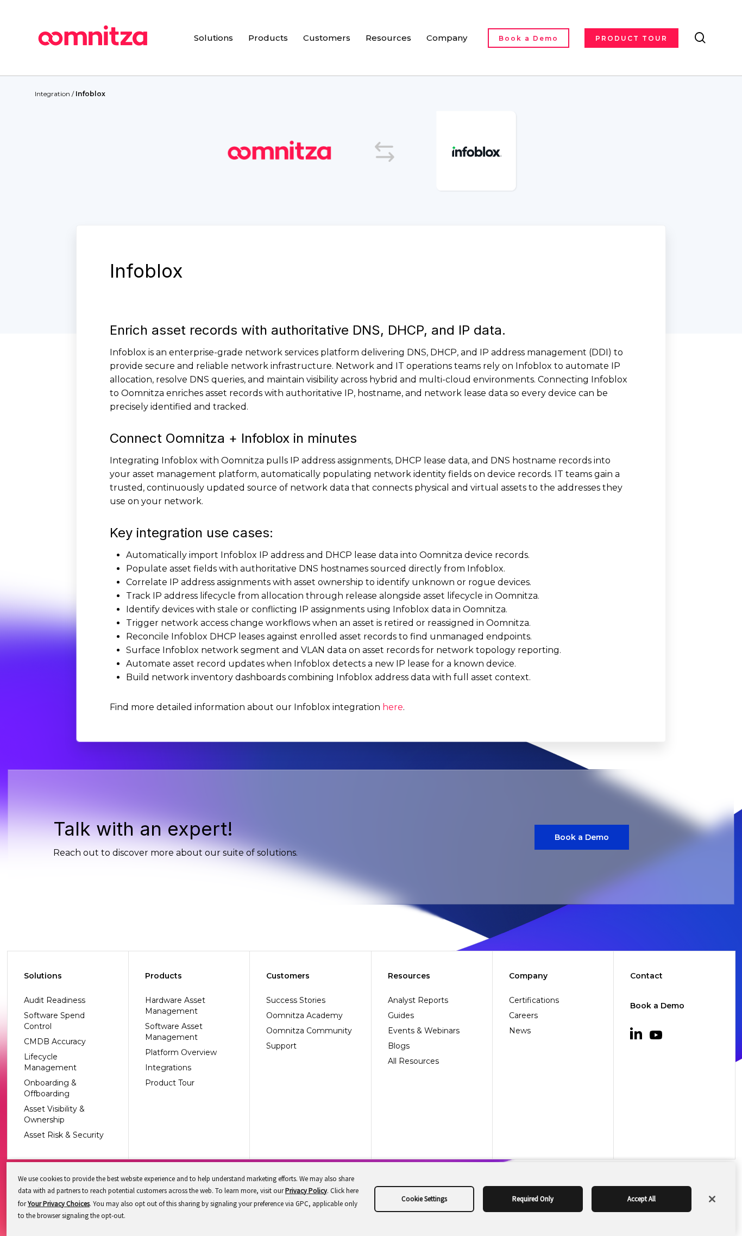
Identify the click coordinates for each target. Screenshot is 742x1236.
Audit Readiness (54, 1000)
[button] (582, 837)
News (520, 1031)
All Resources (413, 1061)
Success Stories (295, 1000)
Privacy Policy (306, 1190)
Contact (646, 976)
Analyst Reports (418, 1000)
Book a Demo (657, 1006)
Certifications (534, 1000)
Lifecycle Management (50, 1062)
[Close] (712, 1199)
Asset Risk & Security (64, 1135)
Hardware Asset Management (175, 1005)
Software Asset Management (174, 1031)
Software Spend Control (54, 1021)
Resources (409, 976)
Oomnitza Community (309, 1031)
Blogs (399, 1046)
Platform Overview (181, 1052)
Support (281, 1046)
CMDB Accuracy (55, 1041)
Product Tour (169, 1083)
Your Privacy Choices (59, 1203)
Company (528, 976)
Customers (288, 976)
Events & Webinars (424, 1031)
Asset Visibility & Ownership (54, 1114)
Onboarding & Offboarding (50, 1088)
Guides (401, 1015)
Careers (523, 1015)
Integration (52, 94)
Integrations (168, 1067)
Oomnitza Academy (304, 1015)
